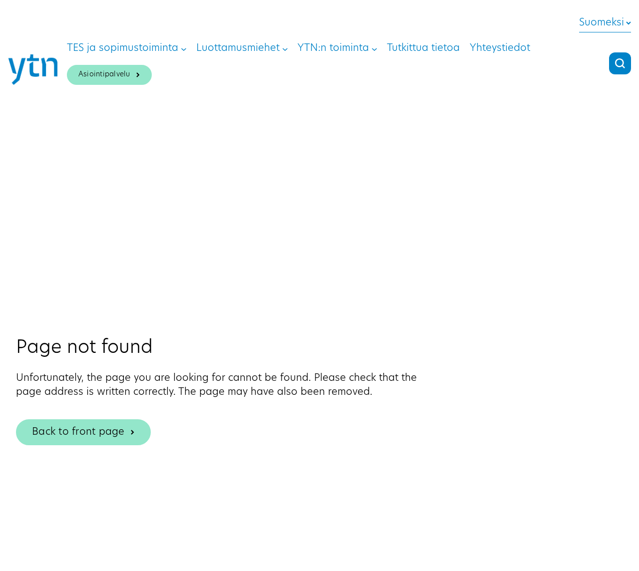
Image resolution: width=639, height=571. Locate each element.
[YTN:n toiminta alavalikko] (374, 48)
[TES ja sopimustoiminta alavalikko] (184, 48)
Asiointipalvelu (104, 74)
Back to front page (78, 432)
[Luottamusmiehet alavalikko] (285, 48)
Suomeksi (601, 23)
